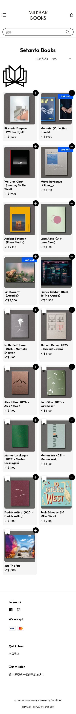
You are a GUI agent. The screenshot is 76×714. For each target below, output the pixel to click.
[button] (4, 15)
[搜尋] (67, 31)
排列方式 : (42, 58)
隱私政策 (38, 706)
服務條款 (26, 706)
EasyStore (56, 700)
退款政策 (50, 706)
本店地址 (14, 653)
